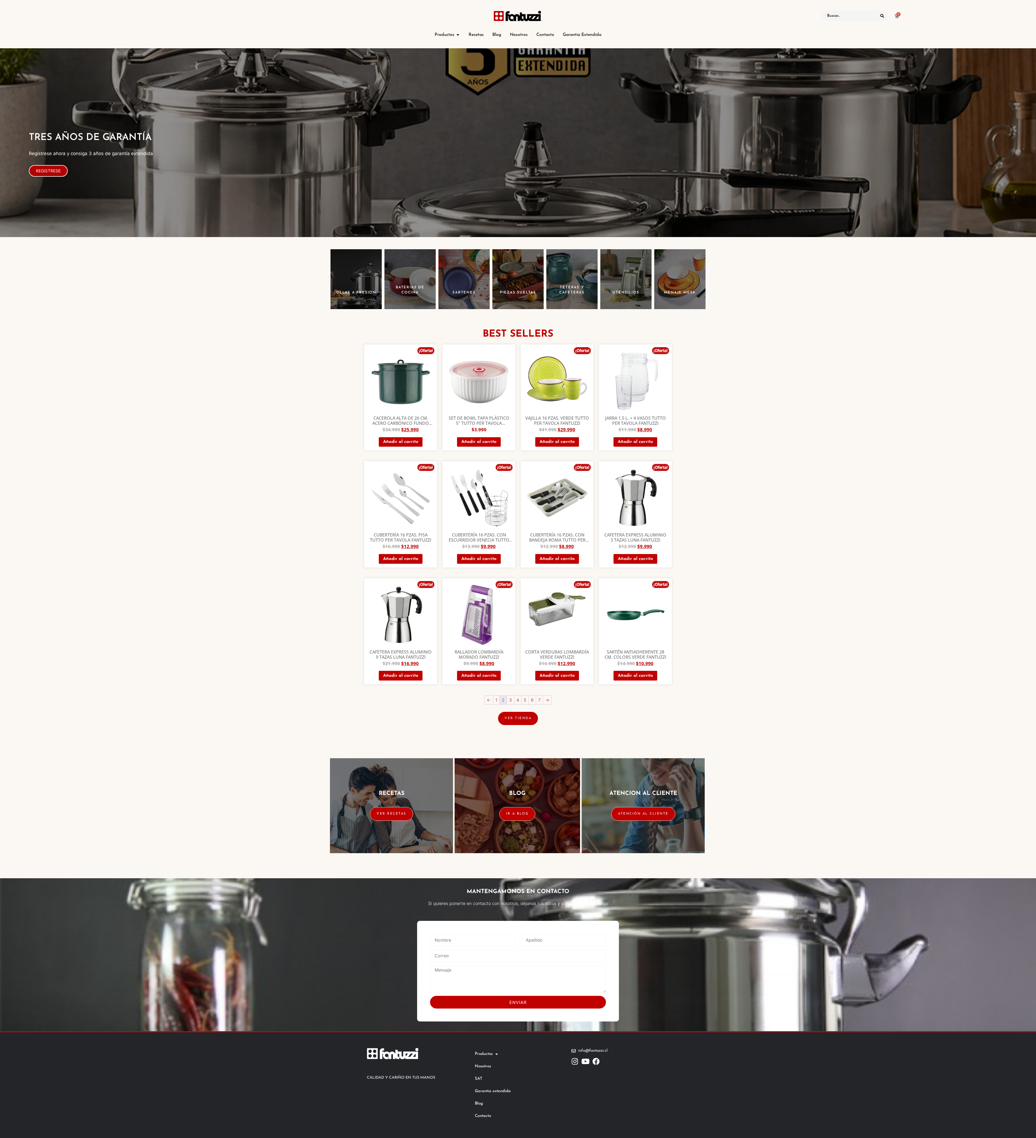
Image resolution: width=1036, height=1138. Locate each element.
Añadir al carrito (400, 442)
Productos (484, 1054)
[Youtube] (585, 1061)
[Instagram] (575, 1061)
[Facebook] (596, 1061)
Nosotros (483, 1066)
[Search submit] (882, 15)
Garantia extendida (493, 1091)
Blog (479, 1104)
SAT (478, 1079)
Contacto (483, 1116)
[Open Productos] (458, 35)
